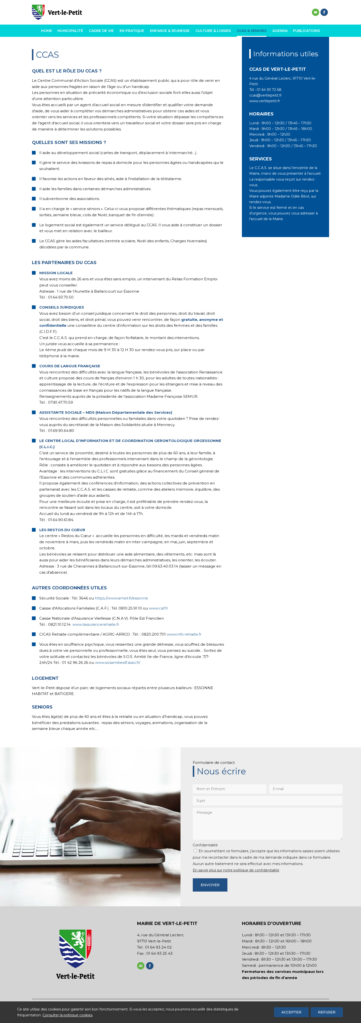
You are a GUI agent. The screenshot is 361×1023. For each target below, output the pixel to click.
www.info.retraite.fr (184, 634)
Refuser (326, 1012)
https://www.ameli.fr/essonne (121, 598)
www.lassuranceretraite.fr (95, 624)
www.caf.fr (158, 608)
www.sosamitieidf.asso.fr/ (117, 662)
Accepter (291, 1012)
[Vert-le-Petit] (57, 12)
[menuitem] (48, 31)
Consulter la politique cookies (67, 1015)
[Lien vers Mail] (315, 12)
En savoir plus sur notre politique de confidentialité (236, 870)
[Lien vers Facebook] (324, 12)
